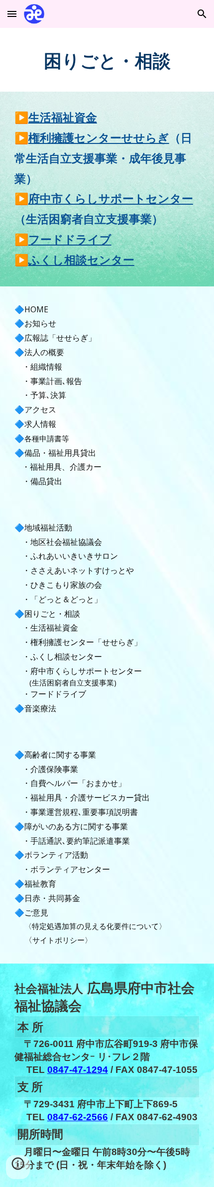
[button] (12, 13)
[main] (107, 60)
